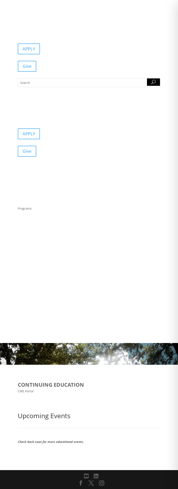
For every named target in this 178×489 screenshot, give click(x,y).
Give (27, 66)
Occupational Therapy (38, 241)
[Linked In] (96, 476)
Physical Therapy (34, 250)
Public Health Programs (39, 259)
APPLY (29, 49)
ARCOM (26, 223)
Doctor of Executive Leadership (45, 268)
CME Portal (26, 391)
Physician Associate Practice (43, 287)
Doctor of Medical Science (41, 277)
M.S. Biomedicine (34, 232)
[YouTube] (86, 476)
